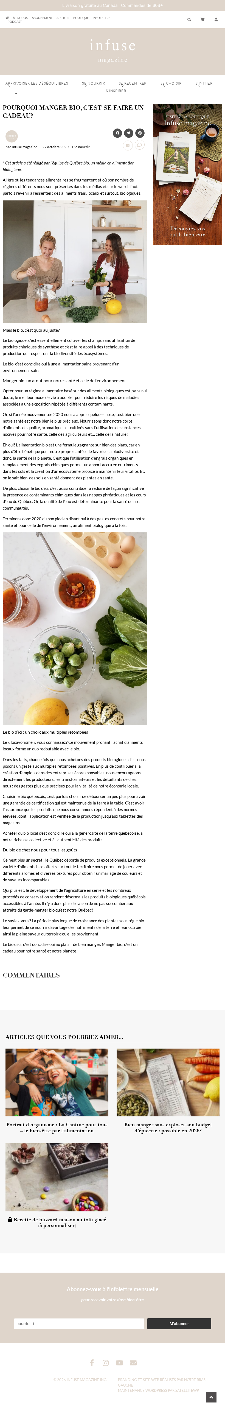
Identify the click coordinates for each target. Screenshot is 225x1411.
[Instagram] (105, 1362)
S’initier (203, 83)
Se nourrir (93, 83)
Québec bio (79, 162)
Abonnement (42, 17)
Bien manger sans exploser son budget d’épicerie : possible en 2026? (168, 1128)
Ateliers (63, 17)
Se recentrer (133, 83)
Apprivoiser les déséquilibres (36, 83)
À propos (20, 17)
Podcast (15, 21)
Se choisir (171, 83)
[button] (216, 19)
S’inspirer (116, 90)
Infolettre (101, 17)
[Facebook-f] (92, 1362)
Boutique (81, 17)
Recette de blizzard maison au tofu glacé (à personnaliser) (59, 1223)
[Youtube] (119, 1362)
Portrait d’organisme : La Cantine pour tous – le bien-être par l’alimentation (57, 1128)
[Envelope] (133, 1362)
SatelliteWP (187, 1390)
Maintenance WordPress (142, 1390)
